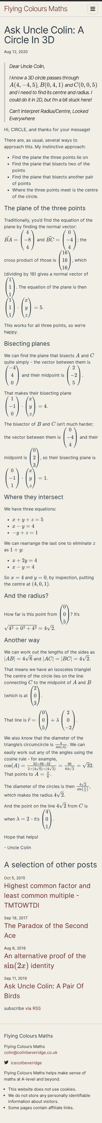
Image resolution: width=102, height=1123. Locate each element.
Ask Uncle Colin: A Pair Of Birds (44, 991)
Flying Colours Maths (35, 8)
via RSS (33, 1008)
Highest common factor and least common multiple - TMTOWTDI (47, 895)
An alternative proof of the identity (45, 961)
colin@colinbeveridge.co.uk (30, 1052)
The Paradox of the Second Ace (46, 930)
